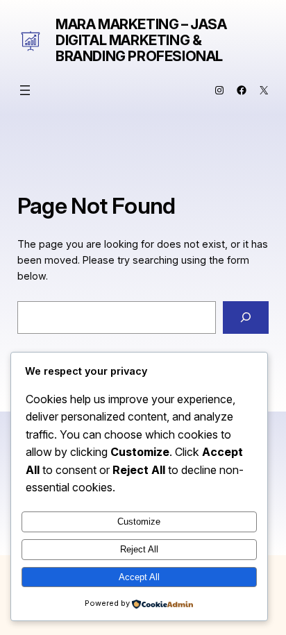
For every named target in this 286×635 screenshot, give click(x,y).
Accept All (139, 577)
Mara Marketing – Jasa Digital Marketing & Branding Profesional (141, 40)
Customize (138, 521)
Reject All (139, 549)
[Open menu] (25, 90)
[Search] (246, 317)
